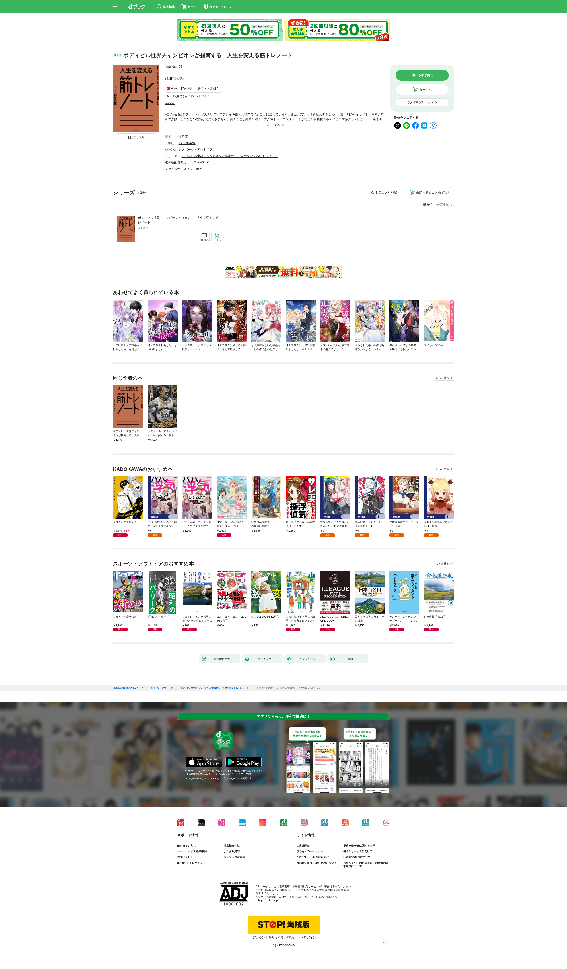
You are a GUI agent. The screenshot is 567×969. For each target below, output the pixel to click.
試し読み (139, 137)
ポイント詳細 (206, 88)
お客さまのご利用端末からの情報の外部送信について (365, 864)
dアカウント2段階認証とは (313, 857)
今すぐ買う (425, 75)
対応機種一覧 (232, 845)
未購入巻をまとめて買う (433, 192)
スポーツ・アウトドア (197, 149)
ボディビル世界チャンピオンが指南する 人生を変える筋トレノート (180, 220)
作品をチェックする (425, 102)
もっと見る (442, 378)
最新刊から (445, 205)
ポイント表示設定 (234, 857)
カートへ (425, 89)
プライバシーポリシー (310, 851)
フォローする (180, 67)
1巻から (427, 205)
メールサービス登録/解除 (192, 851)
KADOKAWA (187, 143)
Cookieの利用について (357, 857)
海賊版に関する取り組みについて (317, 862)
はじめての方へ (186, 845)
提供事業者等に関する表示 (359, 845)
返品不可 (170, 103)
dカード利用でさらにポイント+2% (185, 96)
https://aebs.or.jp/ (268, 900)
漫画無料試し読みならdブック (128, 688)
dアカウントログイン (190, 862)
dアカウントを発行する (267, 937)
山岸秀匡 (171, 67)
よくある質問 (232, 851)
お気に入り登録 (386, 192)
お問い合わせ (185, 857)
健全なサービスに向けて (358, 851)
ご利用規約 (303, 845)
